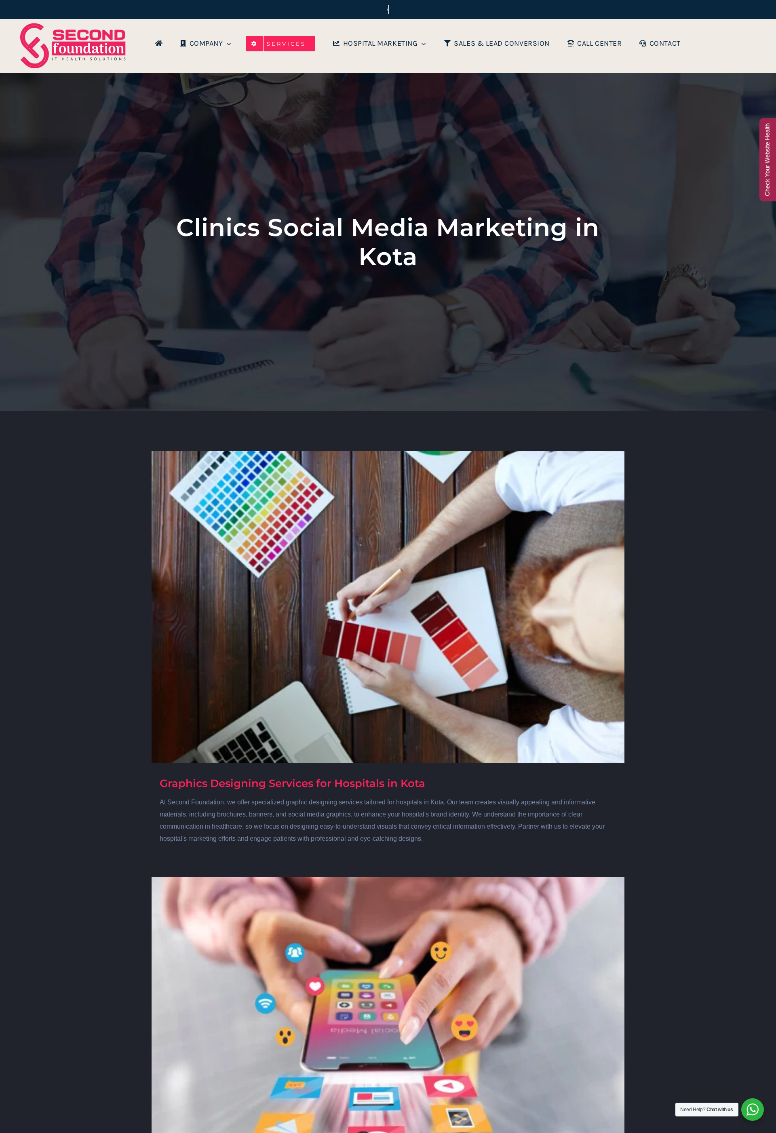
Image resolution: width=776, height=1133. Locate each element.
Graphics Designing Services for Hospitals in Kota (292, 783)
